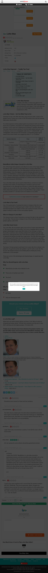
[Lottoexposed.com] (24, 1)
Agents (20, 4)
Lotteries (30, 4)
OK (23, 288)
